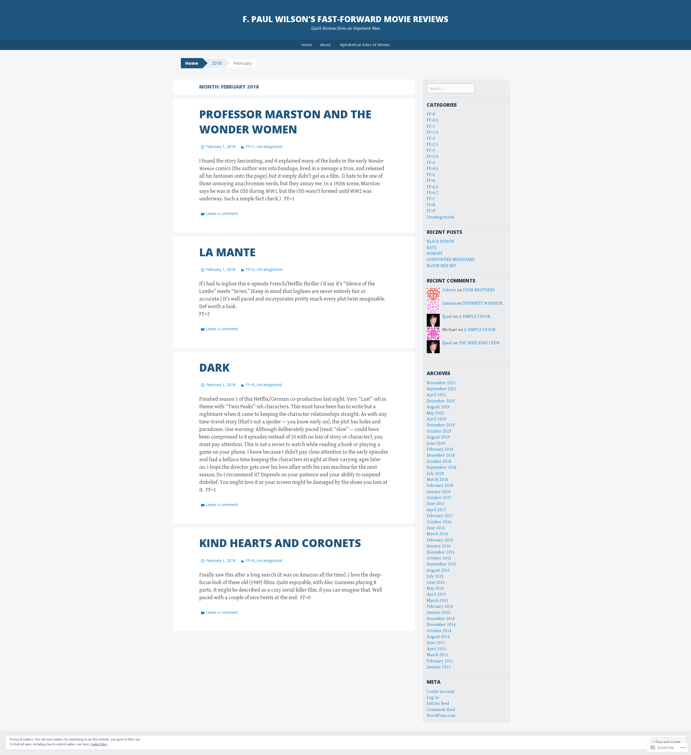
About (325, 44)
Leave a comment (222, 213)
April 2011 (436, 649)
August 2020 (438, 407)
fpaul (447, 316)
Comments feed (441, 709)
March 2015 (437, 600)
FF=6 (431, 180)
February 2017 (440, 515)
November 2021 (441, 383)
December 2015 (441, 552)
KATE (431, 247)
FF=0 (250, 384)
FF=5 (431, 174)
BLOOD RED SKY (441, 265)
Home (306, 44)
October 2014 (439, 630)
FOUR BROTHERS (479, 290)
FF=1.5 (432, 132)
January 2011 (438, 667)
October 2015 (439, 558)
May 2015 (435, 588)
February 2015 (440, 606)
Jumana (449, 303)
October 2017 (439, 497)
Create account (441, 691)
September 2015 (441, 564)
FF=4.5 (432, 168)
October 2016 (439, 522)
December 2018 (441, 455)
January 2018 (438, 491)
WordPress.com (441, 715)
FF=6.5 (432, 187)
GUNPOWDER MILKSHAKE (451, 259)
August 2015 (438, 570)
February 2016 (440, 540)
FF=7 (431, 198)
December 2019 (441, 425)
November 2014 (441, 624)
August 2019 (438, 437)
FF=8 (431, 205)
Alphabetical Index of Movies (365, 44)
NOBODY (435, 253)
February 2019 (440, 449)
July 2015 (435, 576)
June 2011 (436, 642)
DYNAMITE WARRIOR (483, 303)
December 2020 (441, 401)
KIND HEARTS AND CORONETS (280, 542)
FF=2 (250, 269)
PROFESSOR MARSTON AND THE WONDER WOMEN (285, 122)
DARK (214, 367)
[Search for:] (451, 88)
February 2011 (440, 661)
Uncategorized (269, 146)
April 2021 (436, 394)
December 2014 (441, 618)
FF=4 (431, 162)
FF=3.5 (432, 156)
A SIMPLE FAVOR (474, 316)
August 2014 (438, 636)
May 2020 (435, 413)
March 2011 (437, 655)
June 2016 (436, 528)
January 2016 (438, 546)
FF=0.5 (432, 120)
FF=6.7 (432, 193)
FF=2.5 (432, 144)
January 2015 (438, 612)
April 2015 (436, 594)
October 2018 (439, 461)
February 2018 (440, 485)
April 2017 (436, 510)
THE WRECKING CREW (479, 343)
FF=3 (431, 150)
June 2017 (436, 503)
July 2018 (435, 473)
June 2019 (436, 443)
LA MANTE (227, 252)
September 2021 (441, 389)
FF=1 (250, 146)
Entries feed (438, 703)
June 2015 (436, 582)
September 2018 (441, 467)
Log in (433, 697)
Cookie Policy (99, 744)
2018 (217, 63)
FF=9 (431, 211)
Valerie (449, 290)
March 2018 (437, 479)
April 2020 (436, 419)
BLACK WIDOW (440, 241)
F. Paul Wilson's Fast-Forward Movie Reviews (345, 19)
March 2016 (437, 534)
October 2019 (439, 431)
